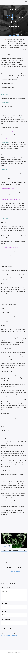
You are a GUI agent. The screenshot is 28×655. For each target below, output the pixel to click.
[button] (25, 2)
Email (5, 611)
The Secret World (16, 522)
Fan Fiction (10, 34)
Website (6, 619)
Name (4, 603)
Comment (7, 588)
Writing (19, 34)
